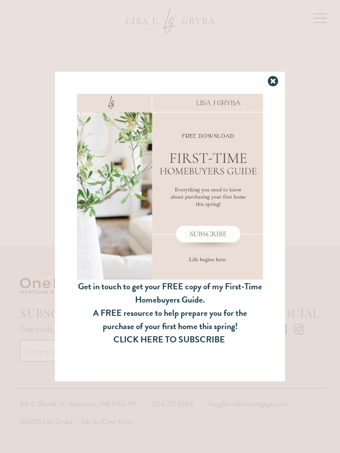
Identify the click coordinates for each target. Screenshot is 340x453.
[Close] (274, 81)
